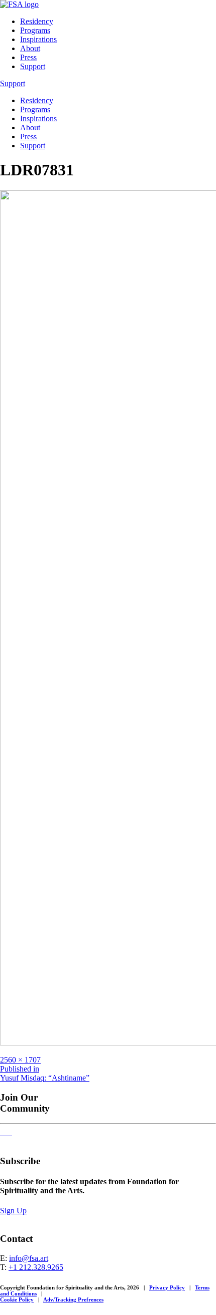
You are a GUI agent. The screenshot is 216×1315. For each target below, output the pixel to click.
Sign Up (13, 1210)
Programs (35, 30)
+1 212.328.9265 (36, 1267)
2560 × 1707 (20, 1060)
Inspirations (38, 39)
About (30, 48)
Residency (36, 21)
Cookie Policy (17, 1299)
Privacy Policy (167, 1287)
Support (32, 66)
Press (28, 57)
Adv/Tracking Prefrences (73, 1299)
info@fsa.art (28, 1258)
